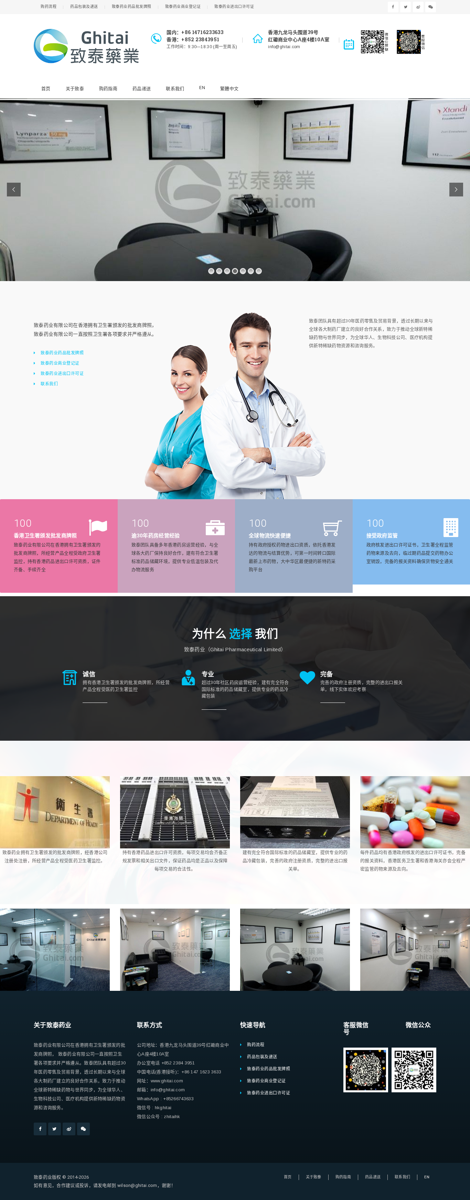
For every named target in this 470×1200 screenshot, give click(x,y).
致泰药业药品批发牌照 (131, 6)
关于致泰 (75, 88)
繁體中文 (229, 88)
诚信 (89, 674)
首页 (46, 88)
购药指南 (108, 88)
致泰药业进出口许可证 (234, 6)
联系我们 (175, 88)
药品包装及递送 (84, 6)
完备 (326, 674)
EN (202, 87)
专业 (208, 674)
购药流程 (48, 6)
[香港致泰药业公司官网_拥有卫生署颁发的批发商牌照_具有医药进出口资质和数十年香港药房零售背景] (86, 46)
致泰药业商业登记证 (183, 6)
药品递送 (141, 88)
